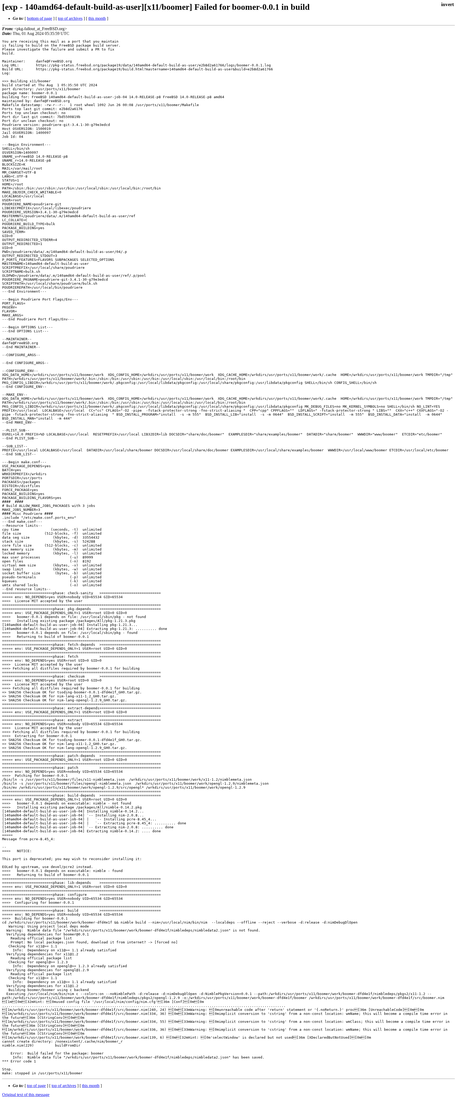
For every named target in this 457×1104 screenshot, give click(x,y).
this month (97, 18)
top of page (36, 1085)
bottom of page (39, 18)
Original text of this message (25, 1094)
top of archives (70, 18)
